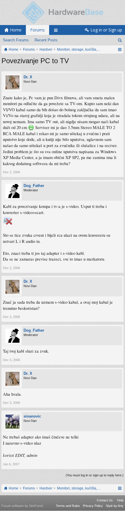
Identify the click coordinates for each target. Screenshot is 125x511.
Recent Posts (46, 40)
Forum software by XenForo (22, 506)
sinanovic (32, 416)
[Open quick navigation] (119, 49)
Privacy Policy (93, 506)
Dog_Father (34, 185)
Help (120, 500)
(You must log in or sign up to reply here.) (95, 475)
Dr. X (28, 77)
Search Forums (16, 40)
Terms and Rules (68, 506)
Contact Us (105, 500)
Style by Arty (115, 506)
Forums (37, 30)
